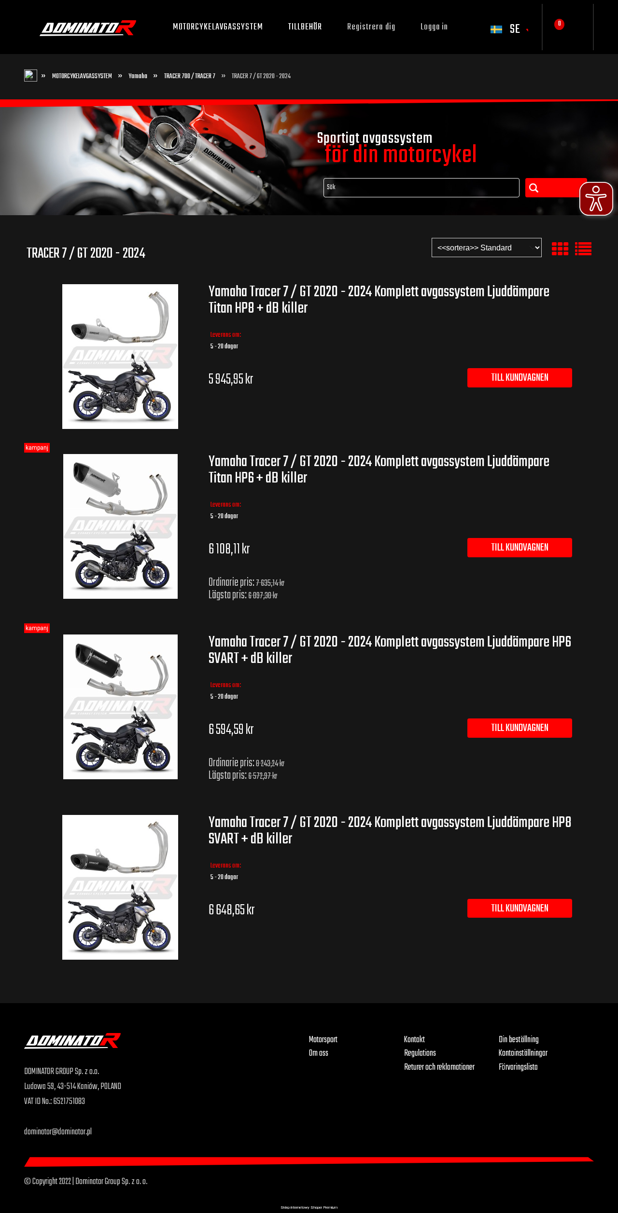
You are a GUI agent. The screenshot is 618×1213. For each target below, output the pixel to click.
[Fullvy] (583, 249)
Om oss (318, 1053)
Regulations (420, 1053)
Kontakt (414, 1040)
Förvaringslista (518, 1067)
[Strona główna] (166, 1048)
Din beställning (519, 1040)
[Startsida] (88, 27)
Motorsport (323, 1040)
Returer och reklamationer (439, 1067)
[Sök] (556, 187)
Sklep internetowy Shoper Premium (309, 1207)
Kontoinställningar (523, 1053)
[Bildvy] (560, 249)
